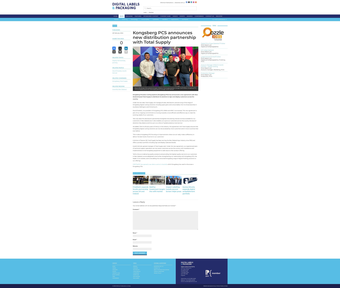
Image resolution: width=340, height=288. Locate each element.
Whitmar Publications (166, 2)
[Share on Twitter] (120, 48)
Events (114, 271)
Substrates (136, 273)
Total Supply (124, 81)
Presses (135, 266)
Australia (115, 89)
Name (135, 233)
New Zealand (122, 89)
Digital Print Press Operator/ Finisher (213, 43)
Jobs (214, 25)
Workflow (136, 274)
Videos (114, 268)
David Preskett (117, 71)
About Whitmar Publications (161, 269)
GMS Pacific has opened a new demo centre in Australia (150, 164)
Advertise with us (180, 2)
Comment (136, 209)
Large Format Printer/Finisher (211, 57)
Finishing (135, 268)
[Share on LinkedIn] (126, 48)
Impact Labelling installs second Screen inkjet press (173, 189)
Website (135, 246)
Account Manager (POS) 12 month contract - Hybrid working (212, 65)
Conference (115, 278)
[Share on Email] (120, 51)
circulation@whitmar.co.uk (190, 281)
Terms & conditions (159, 271)
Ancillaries (136, 278)
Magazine (114, 269)
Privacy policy (157, 273)
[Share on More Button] (126, 51)
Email (135, 239)
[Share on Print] (114, 51)
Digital (114, 60)
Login (145, 12)
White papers (115, 274)
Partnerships (121, 60)
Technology (136, 269)
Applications (136, 276)
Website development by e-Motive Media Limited (215, 286)
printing (114, 62)
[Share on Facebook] (114, 48)
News (113, 266)
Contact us (157, 268)
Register (151, 12)
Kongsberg (115, 81)
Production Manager (208, 73)
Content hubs (116, 273)
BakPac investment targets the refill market (157, 189)
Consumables (136, 271)
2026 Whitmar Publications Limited (122, 286)
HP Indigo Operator (207, 50)
